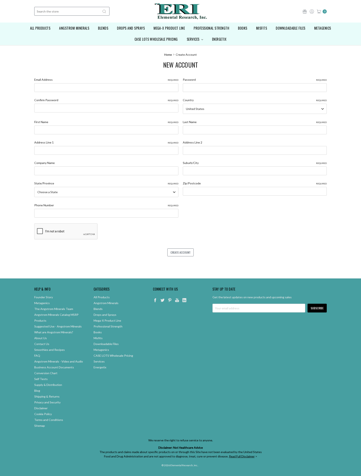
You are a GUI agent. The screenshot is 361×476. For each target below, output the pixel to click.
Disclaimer (41, 408)
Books (242, 28)
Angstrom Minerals (74, 28)
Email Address (106, 79)
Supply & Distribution (48, 385)
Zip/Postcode (255, 183)
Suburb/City (255, 163)
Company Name (44, 163)
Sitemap (39, 425)
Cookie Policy (43, 414)
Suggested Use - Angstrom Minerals (58, 326)
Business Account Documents (54, 367)
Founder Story (43, 297)
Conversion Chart (45, 373)
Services (193, 39)
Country (255, 100)
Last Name (255, 122)
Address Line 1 (106, 142)
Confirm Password (106, 100)
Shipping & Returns (47, 396)
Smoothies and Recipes (49, 349)
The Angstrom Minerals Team (53, 309)
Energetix (219, 39)
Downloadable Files (290, 28)
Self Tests (41, 379)
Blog (37, 390)
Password (255, 79)
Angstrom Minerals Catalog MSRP (56, 314)
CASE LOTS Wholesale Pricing (156, 39)
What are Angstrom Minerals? (53, 332)
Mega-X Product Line (169, 28)
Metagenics (322, 28)
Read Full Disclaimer (242, 456)
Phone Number (106, 205)
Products (40, 320)
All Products (40, 28)
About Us (40, 338)
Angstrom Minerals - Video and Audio (58, 361)
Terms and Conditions (48, 420)
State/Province (106, 183)
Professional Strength (211, 28)
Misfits (261, 28)
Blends (103, 28)
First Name (106, 122)
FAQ (37, 355)
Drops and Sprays (131, 28)
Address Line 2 (192, 142)
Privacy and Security (47, 402)
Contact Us (41, 344)
